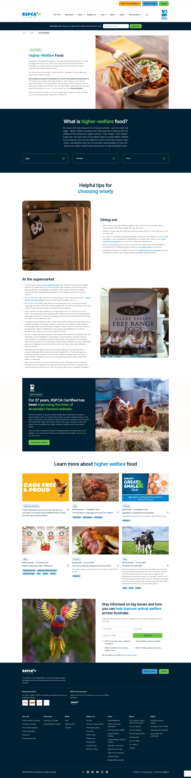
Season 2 (76, 576)
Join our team (134, 741)
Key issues (48, 716)
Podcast (68, 728)
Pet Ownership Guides (116, 730)
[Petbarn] (32, 703)
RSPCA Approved (29, 570)
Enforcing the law (29, 738)
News (67, 716)
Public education (28, 731)
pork (38, 573)
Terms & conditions (161, 772)
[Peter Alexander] (46, 703)
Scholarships (134, 737)
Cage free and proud (115, 753)
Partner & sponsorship (95, 724)
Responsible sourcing (116, 760)
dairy (125, 588)
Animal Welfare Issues (52, 724)
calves (138, 588)
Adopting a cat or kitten (159, 726)
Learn (32, 33)
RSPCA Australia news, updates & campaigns (117, 642)
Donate (89, 720)
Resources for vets (115, 749)
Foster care (90, 738)
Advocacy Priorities (51, 720)
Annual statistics (135, 730)
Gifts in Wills (91, 735)
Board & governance (137, 734)
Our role (25, 716)
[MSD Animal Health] (39, 703)
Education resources (115, 746)
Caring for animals (29, 724)
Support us (90, 716)
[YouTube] (97, 772)
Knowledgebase (114, 720)
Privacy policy (147, 772)
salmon (45, 573)
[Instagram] (102, 772)
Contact (132, 748)
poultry (53, 573)
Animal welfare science (31, 720)
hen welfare (87, 517)
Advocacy (26, 735)
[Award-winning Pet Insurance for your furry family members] (74, 703)
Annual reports (135, 726)
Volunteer (90, 731)
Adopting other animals (159, 730)
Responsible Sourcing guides (149, 250)
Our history (133, 744)
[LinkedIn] (88, 772)
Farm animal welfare (30, 728)
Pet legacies (90, 742)
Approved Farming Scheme (47, 570)
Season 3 (126, 520)
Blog (66, 720)
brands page (146, 247)
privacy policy (131, 655)
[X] (83, 772)
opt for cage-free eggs (50, 285)
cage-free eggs (28, 573)
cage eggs (98, 517)
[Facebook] (92, 772)
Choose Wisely (113, 756)
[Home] (24, 32)
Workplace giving (92, 728)
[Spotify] (107, 772)
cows (131, 588)
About (131, 716)
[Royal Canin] (25, 703)
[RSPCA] (31, 15)
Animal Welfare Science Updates (148, 641)
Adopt (153, 716)
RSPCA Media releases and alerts (148, 648)
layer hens (76, 517)
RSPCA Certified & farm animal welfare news (116, 649)
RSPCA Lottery (92, 749)
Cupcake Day (91, 746)
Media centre (70, 724)
